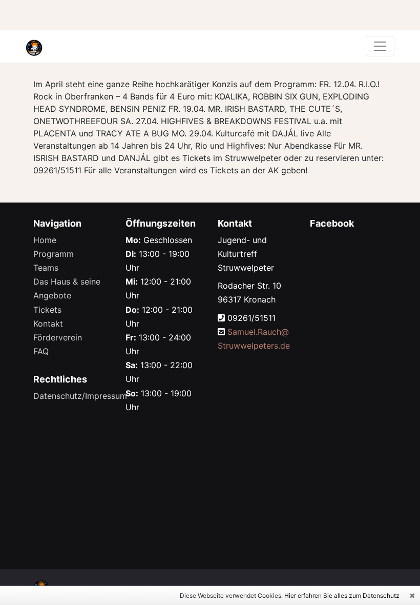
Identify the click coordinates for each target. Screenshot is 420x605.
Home (44, 240)
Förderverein (57, 337)
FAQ (41, 351)
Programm (53, 254)
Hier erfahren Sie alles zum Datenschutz (342, 595)
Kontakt (48, 323)
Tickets (47, 310)
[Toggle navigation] (380, 46)
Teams (45, 268)
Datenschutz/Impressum (80, 396)
